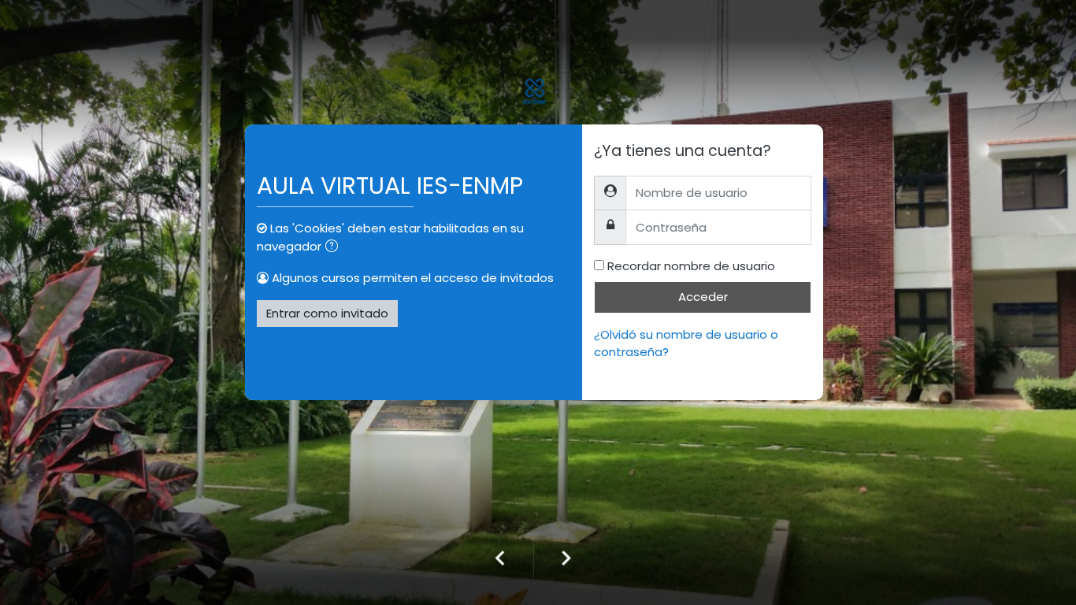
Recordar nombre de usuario (691, 266)
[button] (335, 248)
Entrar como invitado (327, 313)
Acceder (703, 296)
